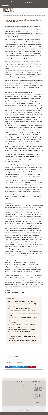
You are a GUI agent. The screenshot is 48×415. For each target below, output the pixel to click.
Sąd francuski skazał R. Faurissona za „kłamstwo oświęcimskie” (22, 327)
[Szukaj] (9, 5)
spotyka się (23, 72)
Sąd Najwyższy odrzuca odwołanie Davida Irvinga (19, 331)
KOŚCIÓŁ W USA (37, 386)
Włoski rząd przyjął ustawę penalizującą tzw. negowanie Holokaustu (23, 311)
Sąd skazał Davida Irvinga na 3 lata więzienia (18, 334)
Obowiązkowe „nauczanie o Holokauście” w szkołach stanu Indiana (23, 310)
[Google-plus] (24, 409)
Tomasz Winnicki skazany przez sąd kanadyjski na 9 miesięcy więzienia (24, 333)
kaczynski (12, 362)
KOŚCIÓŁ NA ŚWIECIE (38, 384)
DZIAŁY (15, 13)
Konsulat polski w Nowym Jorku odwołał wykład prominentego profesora (24, 303)
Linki (23, 383)
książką (6, 46)
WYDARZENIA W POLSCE (38, 390)
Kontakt (38, 13)
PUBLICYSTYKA (37, 394)
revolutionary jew (18, 362)
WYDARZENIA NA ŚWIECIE (39, 388)
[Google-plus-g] (29, 2)
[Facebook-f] (25, 2)
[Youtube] (33, 2)
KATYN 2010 (36, 397)
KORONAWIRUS (37, 396)
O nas (31, 13)
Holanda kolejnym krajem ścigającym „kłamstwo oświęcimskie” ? (22, 329)
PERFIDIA (36, 400)
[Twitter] (27, 2)
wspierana (37, 82)
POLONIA (36, 393)
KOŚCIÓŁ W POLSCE (38, 387)
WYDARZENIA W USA (38, 389)
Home (9, 13)
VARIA (35, 401)
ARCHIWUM (24, 13)
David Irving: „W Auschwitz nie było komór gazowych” (20, 308)
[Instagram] (31, 2)
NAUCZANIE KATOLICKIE (38, 395)
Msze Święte (24, 384)
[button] (8, 367)
